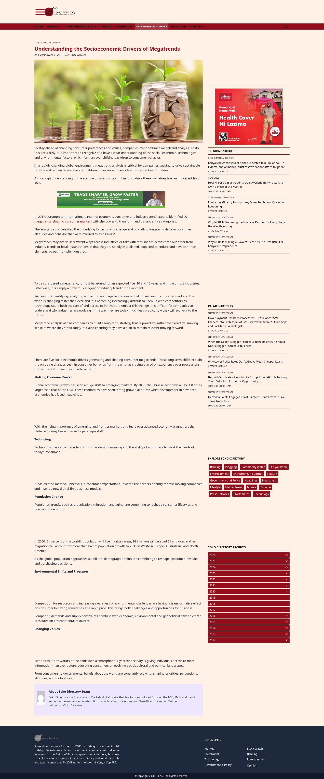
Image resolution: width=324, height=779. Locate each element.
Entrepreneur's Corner (248, 474)
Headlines (251, 480)
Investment (269, 480)
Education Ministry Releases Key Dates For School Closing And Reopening (247, 204)
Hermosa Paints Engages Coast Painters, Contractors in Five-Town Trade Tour (247, 399)
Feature (272, 474)
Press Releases (219, 494)
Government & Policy (218, 765)
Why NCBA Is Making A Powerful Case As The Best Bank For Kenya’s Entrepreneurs (245, 244)
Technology (261, 494)
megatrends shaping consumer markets (63, 221)
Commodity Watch (253, 467)
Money (251, 487)
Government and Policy (225, 480)
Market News (233, 487)
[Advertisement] (228, 11)
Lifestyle (215, 487)
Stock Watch (242, 494)
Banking (215, 467)
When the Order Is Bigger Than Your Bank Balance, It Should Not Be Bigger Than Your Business (246, 344)
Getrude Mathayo (217, 211)
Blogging (231, 467)
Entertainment (219, 474)
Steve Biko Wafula (218, 171)
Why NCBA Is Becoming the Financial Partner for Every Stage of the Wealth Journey (248, 224)
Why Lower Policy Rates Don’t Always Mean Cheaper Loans (245, 361)
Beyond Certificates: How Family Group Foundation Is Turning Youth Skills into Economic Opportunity (247, 379)
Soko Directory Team (49, 54)
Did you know (278, 467)
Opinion (266, 487)
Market (209, 748)
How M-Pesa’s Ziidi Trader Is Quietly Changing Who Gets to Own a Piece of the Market (245, 185)
